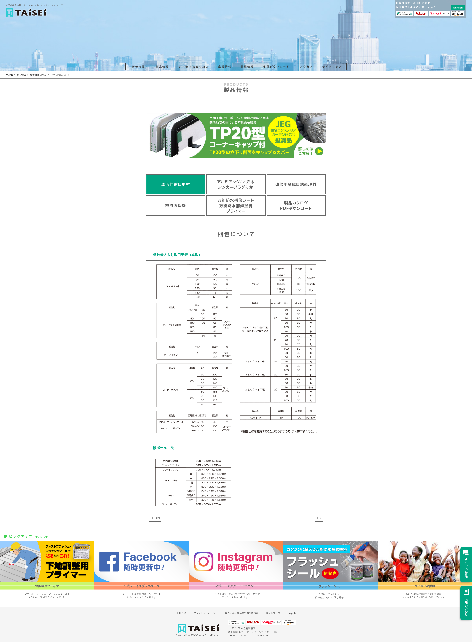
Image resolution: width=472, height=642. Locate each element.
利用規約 (181, 613)
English (292, 613)
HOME (9, 74)
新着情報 (138, 66)
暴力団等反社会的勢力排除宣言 (241, 613)
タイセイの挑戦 (424, 586)
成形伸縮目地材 (38, 74)
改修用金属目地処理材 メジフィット (296, 184)
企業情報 (225, 66)
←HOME (155, 518)
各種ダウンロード (276, 66)
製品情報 (162, 66)
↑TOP (319, 518)
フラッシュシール (330, 586)
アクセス (306, 66)
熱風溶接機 (175, 205)
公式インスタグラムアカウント (236, 586)
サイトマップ (332, 66)
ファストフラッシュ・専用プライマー (235, 205)
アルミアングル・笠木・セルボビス (235, 184)
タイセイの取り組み (193, 66)
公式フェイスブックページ (141, 586)
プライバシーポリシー (206, 613)
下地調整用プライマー (47, 586)
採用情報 (247, 66)
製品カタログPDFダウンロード (296, 205)
